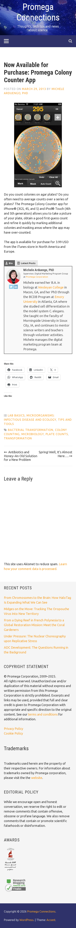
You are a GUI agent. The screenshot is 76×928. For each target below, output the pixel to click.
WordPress (26, 919)
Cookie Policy (13, 733)
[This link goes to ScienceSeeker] (10, 871)
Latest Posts (28, 263)
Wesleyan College (51, 287)
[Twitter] (11, 287)
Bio (11, 263)
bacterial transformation (30, 429)
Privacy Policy (13, 728)
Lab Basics (16, 415)
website (36, 777)
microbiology (32, 434)
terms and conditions (43, 714)
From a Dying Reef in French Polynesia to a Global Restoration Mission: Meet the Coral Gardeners (34, 624)
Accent (50, 919)
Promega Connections (41, 911)
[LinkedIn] (16, 287)
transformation (18, 438)
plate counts (57, 434)
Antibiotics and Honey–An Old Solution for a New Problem (20, 455)
